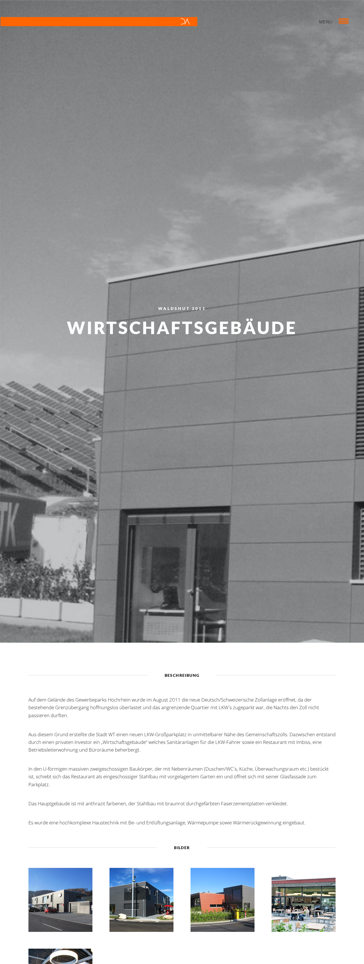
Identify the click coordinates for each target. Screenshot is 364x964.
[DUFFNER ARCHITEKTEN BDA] (99, 22)
